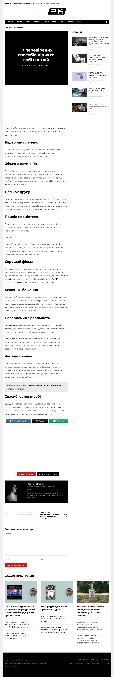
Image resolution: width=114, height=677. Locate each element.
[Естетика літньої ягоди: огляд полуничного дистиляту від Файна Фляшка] (93, 592)
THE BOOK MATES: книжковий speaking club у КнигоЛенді (98, 75)
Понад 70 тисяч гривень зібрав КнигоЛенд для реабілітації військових (98, 91)
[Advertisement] (36, 105)
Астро (62, 22)
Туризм (37, 22)
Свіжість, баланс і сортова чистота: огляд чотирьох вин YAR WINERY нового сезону (17, 624)
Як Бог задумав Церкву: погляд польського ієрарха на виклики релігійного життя (54, 629)
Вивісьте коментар (15, 565)
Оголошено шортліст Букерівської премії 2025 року (97, 106)
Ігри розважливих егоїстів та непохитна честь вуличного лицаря (53, 618)
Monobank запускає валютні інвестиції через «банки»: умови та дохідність (97, 58)
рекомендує (47, 174)
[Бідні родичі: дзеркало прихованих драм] (57, 592)
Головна (8, 27)
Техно (19, 22)
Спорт (70, 22)
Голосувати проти (49, 474)
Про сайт (83, 660)
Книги (46, 22)
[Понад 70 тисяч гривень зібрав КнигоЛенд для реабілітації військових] (79, 92)
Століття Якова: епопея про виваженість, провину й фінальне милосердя (16, 635)
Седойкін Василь (36, 484)
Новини (10, 22)
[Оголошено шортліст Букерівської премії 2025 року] (79, 107)
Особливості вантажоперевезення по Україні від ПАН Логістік (49, 515)
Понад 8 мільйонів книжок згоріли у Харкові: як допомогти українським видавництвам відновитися (99, 41)
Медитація (10, 325)
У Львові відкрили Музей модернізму (24, 513)
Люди (27, 22)
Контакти (105, 660)
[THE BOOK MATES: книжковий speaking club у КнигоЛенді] (79, 76)
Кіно (54, 22)
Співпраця (94, 660)
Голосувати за (27, 474)
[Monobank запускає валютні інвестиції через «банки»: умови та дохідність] (79, 58)
